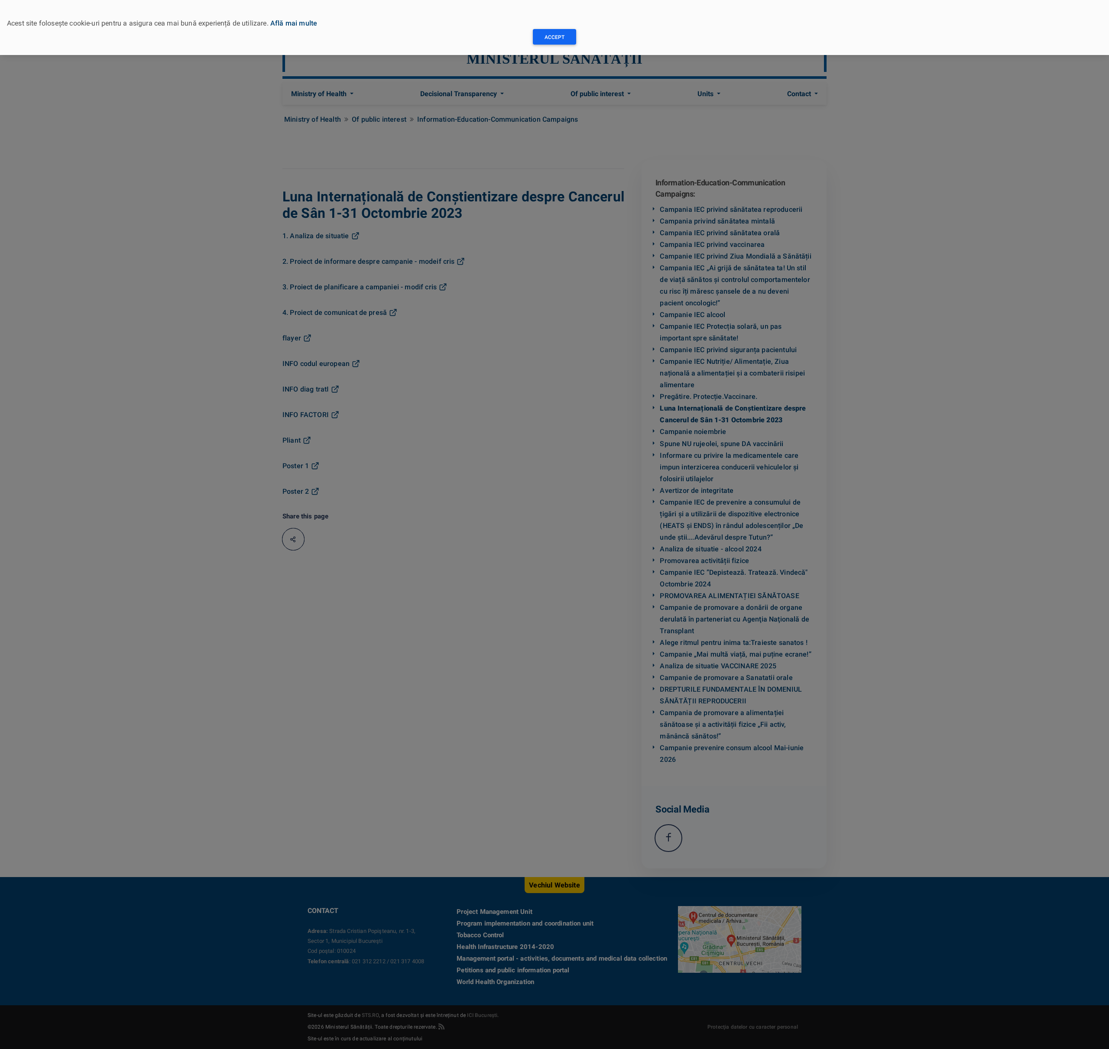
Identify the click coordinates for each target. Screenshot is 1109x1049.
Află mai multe (293, 23)
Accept (554, 37)
